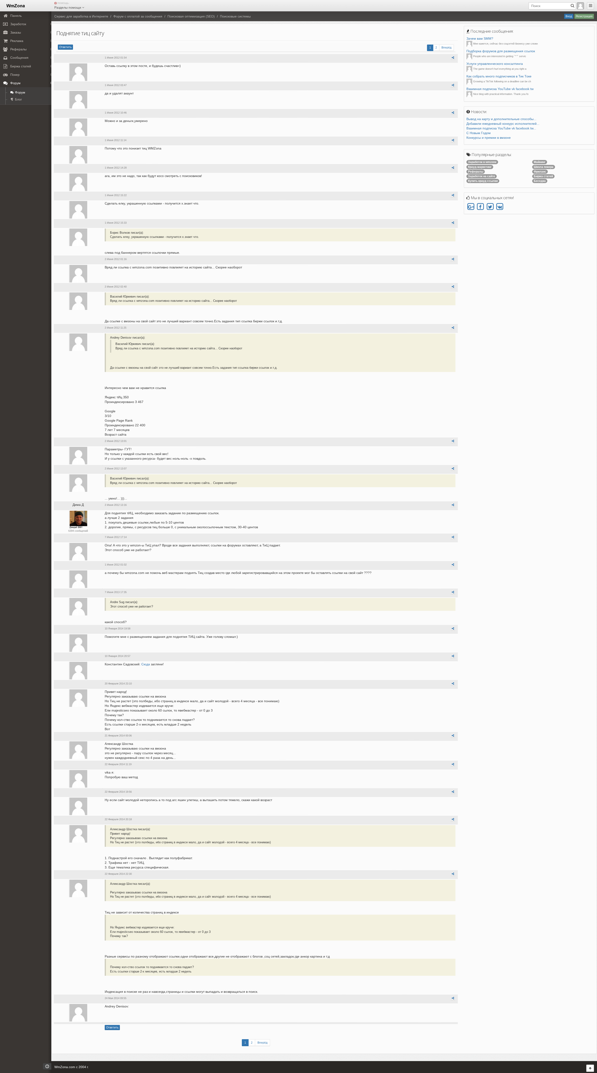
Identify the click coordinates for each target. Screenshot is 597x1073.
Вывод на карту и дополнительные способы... (501, 119)
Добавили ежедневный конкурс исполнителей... (502, 123)
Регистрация (584, 16)
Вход (569, 16)
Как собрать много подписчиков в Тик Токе (498, 76)
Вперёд (446, 47)
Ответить (65, 47)
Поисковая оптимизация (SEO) (191, 16)
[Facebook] (480, 207)
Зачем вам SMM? (479, 38)
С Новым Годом (478, 133)
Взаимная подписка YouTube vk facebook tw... (501, 128)
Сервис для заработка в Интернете (81, 16)
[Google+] (470, 207)
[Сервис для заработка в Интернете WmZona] (15, 5)
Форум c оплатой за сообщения (137, 16)
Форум (19, 92)
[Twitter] (490, 207)
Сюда (145, 664)
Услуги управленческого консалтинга (494, 64)
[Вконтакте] (499, 207)
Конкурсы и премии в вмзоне (488, 137)
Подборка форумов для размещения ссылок (500, 51)
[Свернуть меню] (590, 5)
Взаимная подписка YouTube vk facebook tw (500, 89)
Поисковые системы (235, 16)
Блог (18, 99)
